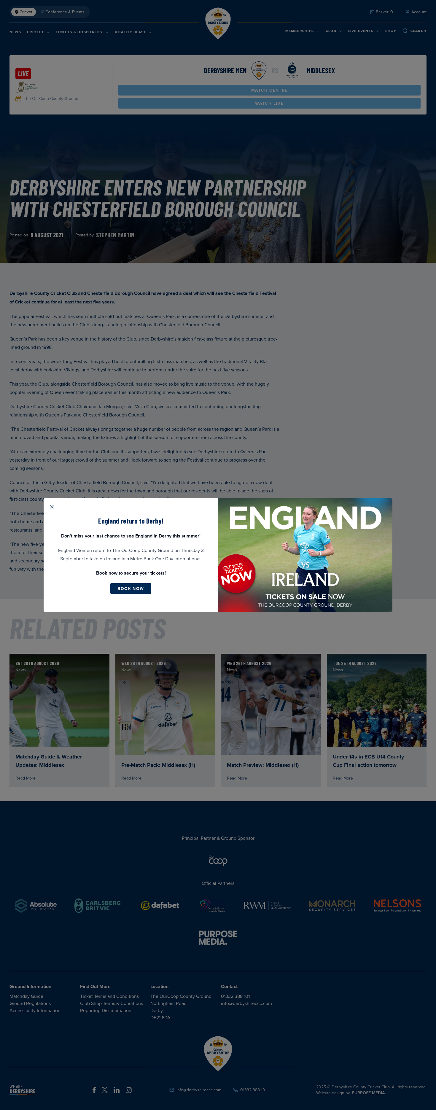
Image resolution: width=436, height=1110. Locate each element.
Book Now (130, 588)
